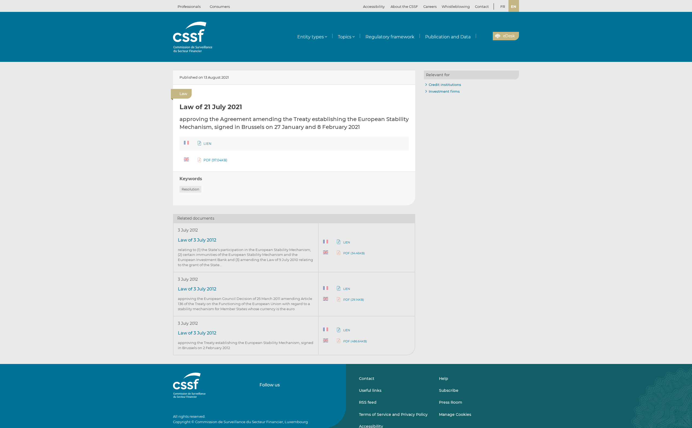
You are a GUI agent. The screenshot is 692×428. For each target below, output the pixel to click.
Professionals (189, 6)
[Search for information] (480, 36)
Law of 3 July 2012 (197, 240)
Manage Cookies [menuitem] (455, 414)
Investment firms (444, 91)
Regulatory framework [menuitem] (389, 36)
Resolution (190, 189)
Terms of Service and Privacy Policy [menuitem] (393, 414)
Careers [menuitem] (430, 6)
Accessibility (374, 6)
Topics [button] (344, 36)
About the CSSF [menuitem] (404, 6)
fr (502, 6)
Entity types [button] (310, 36)
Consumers (220, 6)
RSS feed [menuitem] (368, 402)
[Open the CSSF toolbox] (487, 36)
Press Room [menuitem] (450, 402)
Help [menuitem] (443, 378)
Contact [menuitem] (482, 6)
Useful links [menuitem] (370, 390)
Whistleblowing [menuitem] (456, 6)
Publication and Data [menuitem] (448, 36)
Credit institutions (445, 84)
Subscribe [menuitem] (448, 390)
